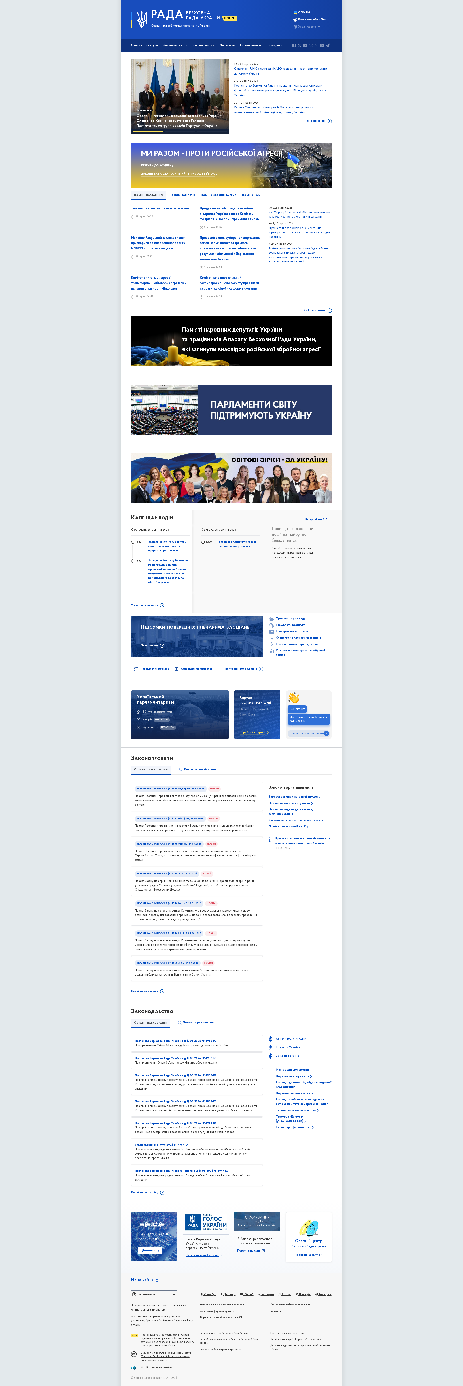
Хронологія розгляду (291, 618)
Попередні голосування (241, 668)
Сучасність (150, 727)
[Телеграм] (328, 46)
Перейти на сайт (249, 1250)
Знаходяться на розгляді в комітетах (295, 820)
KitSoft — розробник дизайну (156, 1367)
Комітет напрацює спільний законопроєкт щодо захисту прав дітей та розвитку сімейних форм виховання (229, 283)
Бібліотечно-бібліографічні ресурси (220, 1349)
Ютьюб (248, 1294)
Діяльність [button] (227, 45)
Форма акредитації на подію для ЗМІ (221, 1317)
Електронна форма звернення (217, 1311)
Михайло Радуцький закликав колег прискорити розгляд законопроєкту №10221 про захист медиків (158, 243)
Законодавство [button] (203, 45)
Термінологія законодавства (296, 1110)
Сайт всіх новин (315, 310)
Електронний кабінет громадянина (290, 1304)
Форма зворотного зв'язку (160, 1345)
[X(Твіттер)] (299, 46)
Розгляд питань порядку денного (299, 644)
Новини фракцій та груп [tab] (218, 195)
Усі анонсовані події (144, 605)
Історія (147, 719)
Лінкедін (304, 1294)
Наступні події (315, 519)
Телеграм (325, 1294)
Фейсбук (209, 1294)
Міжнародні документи (293, 1069)
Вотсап (286, 1294)
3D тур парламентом (157, 712)
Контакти (275, 1311)
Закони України (287, 1056)
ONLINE (230, 18)
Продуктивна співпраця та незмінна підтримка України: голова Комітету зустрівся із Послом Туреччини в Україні (230, 214)
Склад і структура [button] (144, 45)
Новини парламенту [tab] (149, 195)
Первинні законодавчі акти (295, 1093)
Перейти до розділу (144, 991)
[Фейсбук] (294, 46)
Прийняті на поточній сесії (287, 826)
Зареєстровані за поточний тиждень (295, 796)
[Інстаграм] (311, 46)
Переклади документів (293, 1076)
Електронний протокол (292, 631)
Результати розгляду (290, 625)
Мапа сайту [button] (142, 1279)
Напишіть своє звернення (307, 733)
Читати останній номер (202, 1255)
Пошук (200, 769)
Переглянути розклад (154, 668)
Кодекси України (288, 1047)
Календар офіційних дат (293, 1127)
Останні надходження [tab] (150, 1022)
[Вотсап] (316, 46)
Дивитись (148, 1250)
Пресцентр (274, 45)
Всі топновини (316, 120)
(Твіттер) (229, 1294)
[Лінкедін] (322, 46)
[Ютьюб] (305, 46)
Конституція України (291, 1038)
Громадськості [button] (250, 45)
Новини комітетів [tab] (182, 195)
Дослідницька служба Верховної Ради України (295, 1339)
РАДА (167, 15)
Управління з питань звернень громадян (222, 1304)
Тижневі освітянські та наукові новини (160, 208)
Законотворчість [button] (175, 45)
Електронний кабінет (313, 19)
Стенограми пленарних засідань (299, 638)
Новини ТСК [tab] (251, 195)
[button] (139, 96)
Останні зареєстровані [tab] (151, 769)
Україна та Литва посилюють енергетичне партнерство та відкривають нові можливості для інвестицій (299, 233)
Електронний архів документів (287, 1333)
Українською (307, 26)
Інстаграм (267, 1294)
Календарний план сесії (197, 668)
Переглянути (149, 645)
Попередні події (214, 519)
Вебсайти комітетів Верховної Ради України (224, 1333)
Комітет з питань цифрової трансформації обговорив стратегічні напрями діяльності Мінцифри (159, 283)
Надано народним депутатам (290, 803)
